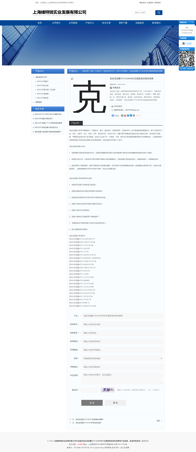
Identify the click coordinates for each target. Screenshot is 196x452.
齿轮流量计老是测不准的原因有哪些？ (48, 132)
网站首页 (143, 3)
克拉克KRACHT (41, 77)
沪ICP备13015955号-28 (83, 448)
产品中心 (98, 71)
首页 (91, 71)
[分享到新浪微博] (124, 115)
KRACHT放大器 (43, 85)
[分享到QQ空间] (122, 115)
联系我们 (158, 3)
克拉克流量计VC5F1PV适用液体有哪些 (89, 419)
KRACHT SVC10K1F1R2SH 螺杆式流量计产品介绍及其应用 (49, 114)
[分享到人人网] (130, 115)
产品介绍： (76, 123)
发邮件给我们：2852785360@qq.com (126, 110)
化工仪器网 (125, 448)
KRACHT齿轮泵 (43, 98)
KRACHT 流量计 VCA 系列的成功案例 (48, 123)
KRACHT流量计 (43, 81)
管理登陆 (107, 448)
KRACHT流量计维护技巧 (44, 119)
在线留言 (150, 3)
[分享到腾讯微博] (127, 115)
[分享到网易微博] (133, 115)
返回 (158, 421)
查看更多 (38, 102)
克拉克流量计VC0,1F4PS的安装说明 (88, 423)
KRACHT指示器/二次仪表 (46, 90)
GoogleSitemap (98, 448)
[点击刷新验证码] (107, 390)
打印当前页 (118, 106)
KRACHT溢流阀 (43, 94)
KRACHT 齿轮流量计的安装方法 (46, 127)
